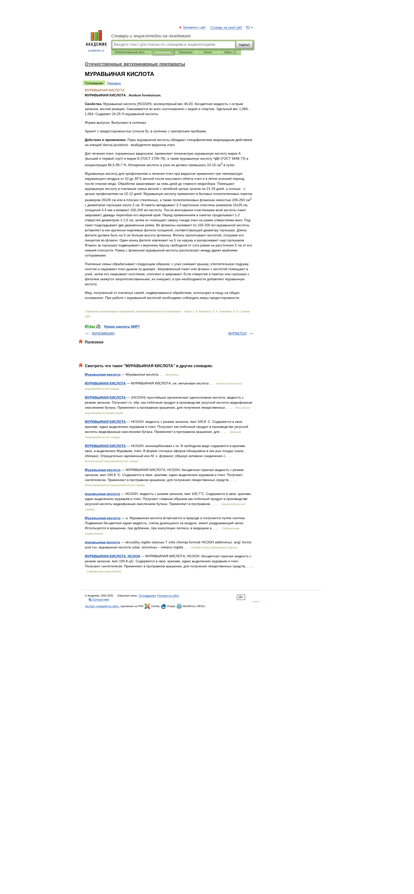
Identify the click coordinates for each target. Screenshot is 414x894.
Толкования (163, 52)
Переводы (185, 52)
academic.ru (96, 50)
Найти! (244, 45)
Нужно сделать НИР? (122, 326)
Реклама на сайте (168, 595)
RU (248, 27)
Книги (208, 52)
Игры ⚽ (230, 52)
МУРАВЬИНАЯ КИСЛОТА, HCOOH (112, 556)
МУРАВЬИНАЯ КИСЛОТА (105, 383)
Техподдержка (147, 595)
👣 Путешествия (98, 599)
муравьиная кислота (102, 494)
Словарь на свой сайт (226, 27)
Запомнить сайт (194, 27)
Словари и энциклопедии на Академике (151, 36)
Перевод (114, 83)
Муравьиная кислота (103, 374)
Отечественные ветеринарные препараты (131, 52)
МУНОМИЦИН (103, 333)
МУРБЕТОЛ (237, 333)
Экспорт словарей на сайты (102, 606)
